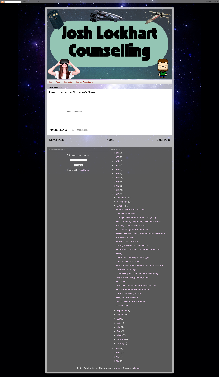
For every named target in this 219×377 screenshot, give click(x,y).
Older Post (163, 139)
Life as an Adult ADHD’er (127, 241)
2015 (116, 186)
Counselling (68, 82)
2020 (116, 165)
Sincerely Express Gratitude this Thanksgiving (137, 273)
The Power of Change (126, 269)
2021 (116, 161)
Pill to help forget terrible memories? (132, 229)
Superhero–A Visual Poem (128, 261)
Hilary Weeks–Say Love (127, 297)
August (120, 314)
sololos (119, 368)
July (119, 319)
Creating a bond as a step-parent (131, 225)
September (122, 310)
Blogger (137, 368)
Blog (50, 82)
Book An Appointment (84, 82)
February (121, 339)
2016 (116, 182)
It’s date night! (122, 305)
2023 (116, 153)
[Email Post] (73, 129)
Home (110, 139)
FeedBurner (84, 170)
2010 (116, 357)
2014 (116, 190)
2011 (116, 352)
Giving (119, 253)
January (121, 343)
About (58, 82)
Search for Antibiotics (126, 213)
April (119, 331)
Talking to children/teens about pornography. (136, 217)
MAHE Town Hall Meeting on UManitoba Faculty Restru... (141, 233)
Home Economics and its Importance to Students (138, 249)
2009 (116, 361)
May (119, 327)
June (119, 323)
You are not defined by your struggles (133, 257)
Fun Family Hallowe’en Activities (130, 209)
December (122, 197)
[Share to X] (82, 130)
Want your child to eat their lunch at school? (136, 285)
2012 (116, 348)
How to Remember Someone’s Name (133, 289)
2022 (116, 157)
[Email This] (78, 130)
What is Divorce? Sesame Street (130, 301)
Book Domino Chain (125, 237)
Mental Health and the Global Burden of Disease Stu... (140, 265)
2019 (116, 169)
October (121, 206)
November (122, 202)
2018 (116, 173)
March (120, 335)
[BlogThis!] (80, 130)
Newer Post (56, 139)
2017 (116, 177)
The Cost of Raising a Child (128, 293)
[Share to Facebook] (84, 130)
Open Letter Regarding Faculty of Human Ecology (138, 221)
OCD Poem (121, 281)
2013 (116, 194)
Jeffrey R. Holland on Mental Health (132, 245)
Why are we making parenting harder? (133, 277)
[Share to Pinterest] (86, 130)
